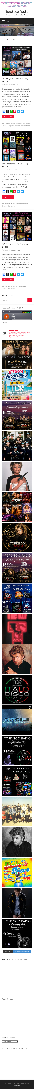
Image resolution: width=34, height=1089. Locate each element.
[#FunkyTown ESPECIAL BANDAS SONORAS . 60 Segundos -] (17, 476)
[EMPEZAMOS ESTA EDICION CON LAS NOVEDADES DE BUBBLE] (17, 903)
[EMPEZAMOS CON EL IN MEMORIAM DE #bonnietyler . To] (17, 537)
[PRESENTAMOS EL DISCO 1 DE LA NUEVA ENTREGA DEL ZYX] (17, 872)
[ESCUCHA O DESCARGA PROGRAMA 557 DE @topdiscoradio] (17, 781)
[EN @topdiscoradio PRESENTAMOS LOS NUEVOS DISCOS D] (17, 750)
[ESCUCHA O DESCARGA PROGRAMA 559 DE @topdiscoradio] (17, 415)
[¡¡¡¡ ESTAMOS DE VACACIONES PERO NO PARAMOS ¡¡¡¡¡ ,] (17, 354)
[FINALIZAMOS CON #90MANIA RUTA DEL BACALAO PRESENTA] (17, 811)
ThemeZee (16, 1085)
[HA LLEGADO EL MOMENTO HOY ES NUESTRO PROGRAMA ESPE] (17, 568)
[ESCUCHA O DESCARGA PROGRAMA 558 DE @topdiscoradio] (17, 598)
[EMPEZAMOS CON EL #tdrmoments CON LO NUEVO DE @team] (17, 720)
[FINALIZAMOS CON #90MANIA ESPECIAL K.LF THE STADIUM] (17, 629)
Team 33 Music (25, 126)
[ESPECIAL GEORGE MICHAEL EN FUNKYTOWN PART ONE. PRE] (17, 842)
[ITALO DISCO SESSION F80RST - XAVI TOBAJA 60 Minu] (17, 689)
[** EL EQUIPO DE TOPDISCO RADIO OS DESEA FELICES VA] (17, 385)
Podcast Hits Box (10, 204)
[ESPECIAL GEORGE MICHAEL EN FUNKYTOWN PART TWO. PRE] (17, 659)
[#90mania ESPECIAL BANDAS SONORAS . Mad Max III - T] (17, 446)
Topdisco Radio (17, 11)
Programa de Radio (14, 126)
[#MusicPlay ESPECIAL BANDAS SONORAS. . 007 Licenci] (17, 507)
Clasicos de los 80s (11, 123)
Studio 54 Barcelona (8, 206)
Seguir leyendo (8, 116)
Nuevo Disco (21, 123)
